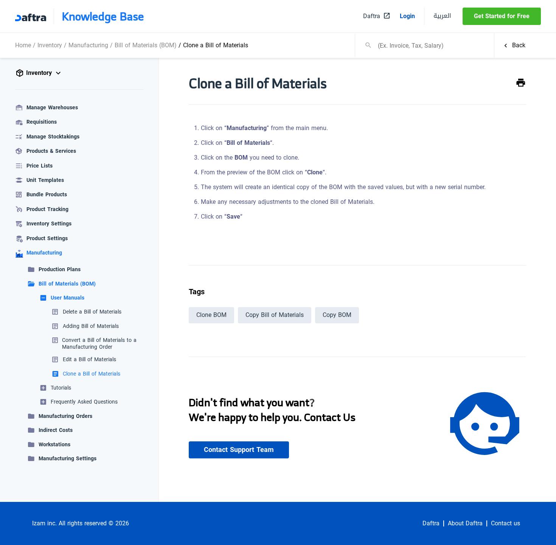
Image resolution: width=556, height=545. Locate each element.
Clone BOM (211, 315)
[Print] (521, 83)
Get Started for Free (502, 16)
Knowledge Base (103, 16)
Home (23, 45)
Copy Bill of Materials (274, 315)
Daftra (431, 523)
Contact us (505, 523)
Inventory (49, 45)
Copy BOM (337, 315)
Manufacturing (88, 45)
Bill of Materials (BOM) (146, 45)
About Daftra (465, 523)
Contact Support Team (239, 449)
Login (407, 16)
